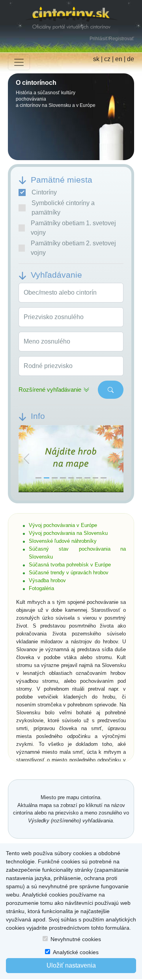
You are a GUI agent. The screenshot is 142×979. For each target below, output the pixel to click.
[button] (26, 459)
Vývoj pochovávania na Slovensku (68, 533)
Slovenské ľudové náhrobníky (63, 541)
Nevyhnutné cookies (75, 939)
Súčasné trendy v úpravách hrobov (68, 572)
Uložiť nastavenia (71, 965)
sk (96, 59)
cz (107, 59)
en (118, 59)
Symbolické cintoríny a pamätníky (63, 208)
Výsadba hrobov (47, 580)
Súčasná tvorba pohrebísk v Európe (70, 565)
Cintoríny (44, 192)
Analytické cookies (76, 952)
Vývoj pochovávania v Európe (63, 525)
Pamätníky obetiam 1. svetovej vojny (73, 228)
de (130, 59)
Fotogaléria (41, 588)
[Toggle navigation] (19, 62)
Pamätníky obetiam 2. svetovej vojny (73, 248)
